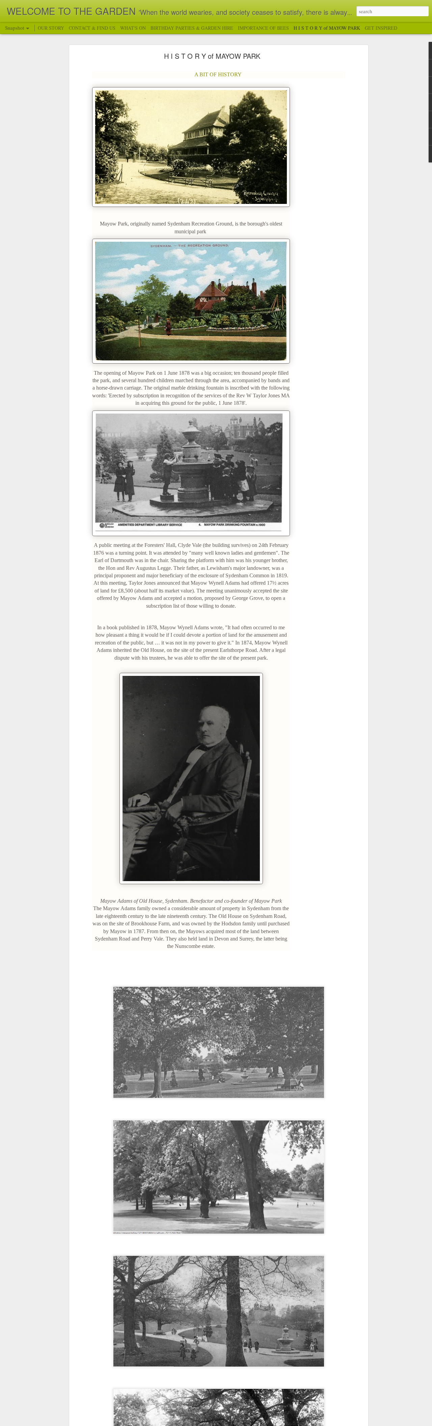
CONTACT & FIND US (92, 28)
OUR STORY (51, 28)
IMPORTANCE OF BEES (263, 28)
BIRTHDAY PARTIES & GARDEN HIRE (192, 28)
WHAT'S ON (133, 28)
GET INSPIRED (381, 28)
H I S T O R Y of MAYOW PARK (212, 56)
